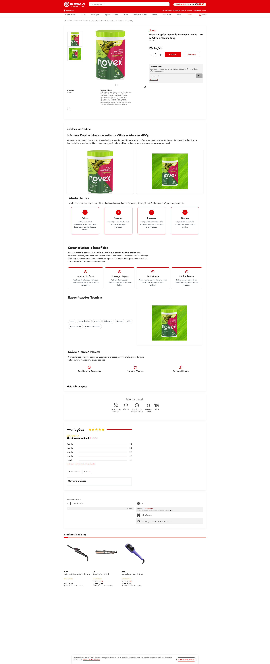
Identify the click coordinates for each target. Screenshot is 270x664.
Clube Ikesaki (197, 10)
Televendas (176, 10)
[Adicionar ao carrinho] (89, 585)
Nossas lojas (70, 10)
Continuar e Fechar (186, 659)
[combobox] (129, 4)
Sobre (204, 10)
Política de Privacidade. (91, 660)
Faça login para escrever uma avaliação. (81, 464)
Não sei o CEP (154, 80)
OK (199, 76)
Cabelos (70, 21)
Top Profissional (167, 10)
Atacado (183, 10)
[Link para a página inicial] (65, 21)
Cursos (189, 10)
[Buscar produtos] (166, 4)
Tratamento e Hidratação (81, 21)
